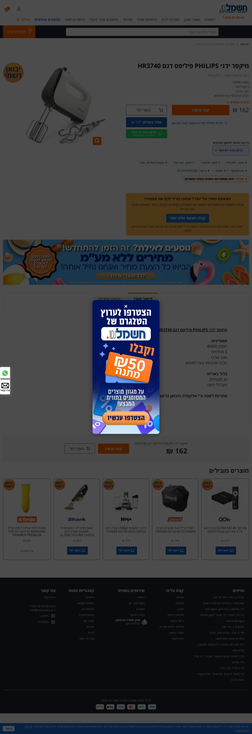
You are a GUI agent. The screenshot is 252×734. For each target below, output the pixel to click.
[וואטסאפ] (5, 373)
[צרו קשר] (5, 385)
